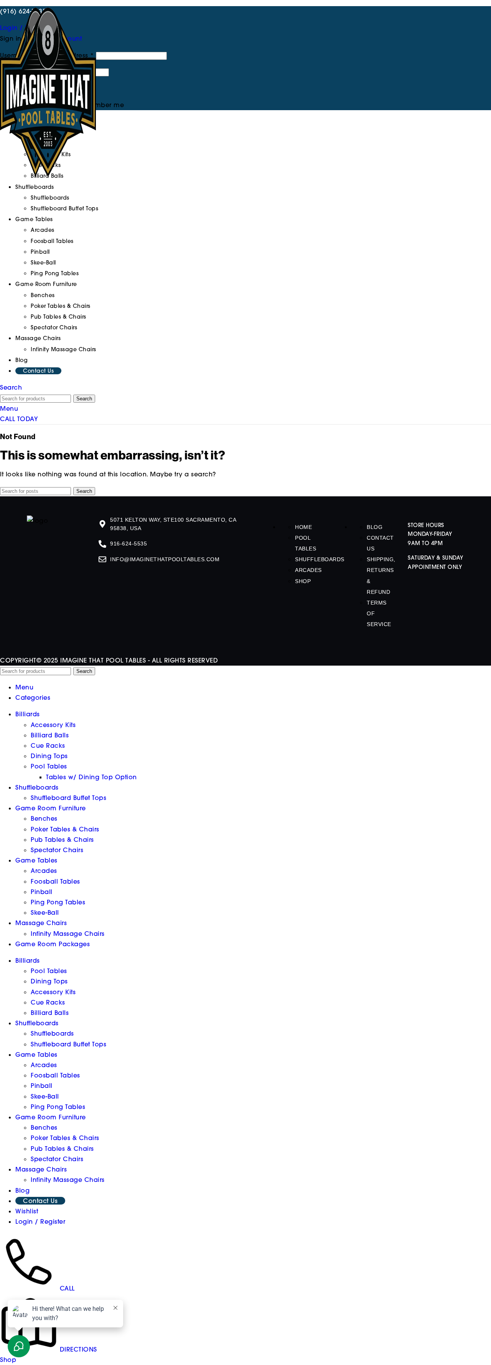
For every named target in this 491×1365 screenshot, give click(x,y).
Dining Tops (49, 756)
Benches (43, 295)
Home (303, 527)
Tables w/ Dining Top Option (91, 777)
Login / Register (40, 1221)
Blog (374, 527)
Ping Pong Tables (55, 273)
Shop (303, 581)
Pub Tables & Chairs (58, 316)
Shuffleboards (50, 197)
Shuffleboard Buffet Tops (64, 208)
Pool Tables (49, 766)
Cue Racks (48, 745)
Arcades (42, 229)
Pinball (40, 251)
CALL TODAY (19, 419)
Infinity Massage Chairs (63, 349)
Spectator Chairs (54, 327)
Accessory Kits (53, 725)
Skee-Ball (43, 262)
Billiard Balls (50, 735)
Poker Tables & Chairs (61, 305)
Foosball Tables (52, 241)
